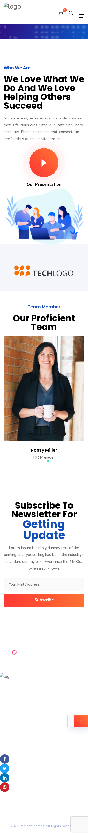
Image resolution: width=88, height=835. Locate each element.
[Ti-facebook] (4, 759)
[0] (61, 14)
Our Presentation (44, 184)
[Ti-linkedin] (4, 777)
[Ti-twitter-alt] (4, 768)
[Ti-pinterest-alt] (4, 787)
